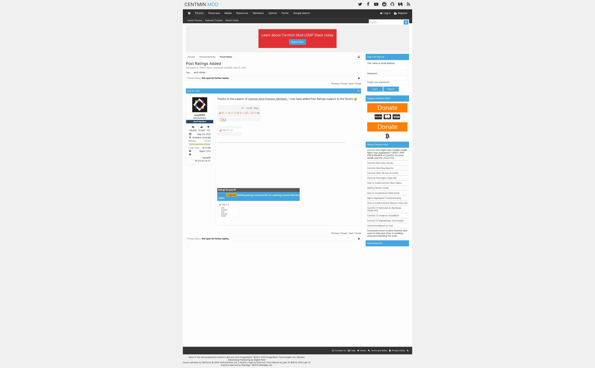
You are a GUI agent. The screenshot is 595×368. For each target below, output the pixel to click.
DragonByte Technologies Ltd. (281, 357)
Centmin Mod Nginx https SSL (382, 178)
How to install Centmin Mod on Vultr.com (387, 203)
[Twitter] (360, 4)
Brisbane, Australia (202, 137)
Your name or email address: (381, 63)
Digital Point (259, 360)
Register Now (297, 42)
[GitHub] (392, 4)
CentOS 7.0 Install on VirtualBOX (383, 215)
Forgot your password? (378, 82)
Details (300, 357)
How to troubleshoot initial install (383, 193)
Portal (285, 13)
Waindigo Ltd (265, 365)
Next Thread (355, 83)
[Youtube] (376, 4)
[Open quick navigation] (189, 13)
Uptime (272, 13)
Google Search (301, 13)
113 (208, 130)
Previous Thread (339, 83)
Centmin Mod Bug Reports (380, 168)
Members (258, 13)
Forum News (206, 67)
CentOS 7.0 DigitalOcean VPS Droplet (385, 220)
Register (391, 89)
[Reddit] (384, 4)
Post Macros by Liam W (288, 362)
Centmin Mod (374, 150)
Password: (372, 73)
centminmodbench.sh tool (380, 225)
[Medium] (400, 4)
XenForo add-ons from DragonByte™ (235, 357)
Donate (387, 108)
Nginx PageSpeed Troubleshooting (384, 198)
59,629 (193, 130)
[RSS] (408, 4)
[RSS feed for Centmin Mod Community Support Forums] (408, 350)
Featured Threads (214, 20)
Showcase (214, 13)
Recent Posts (232, 20)
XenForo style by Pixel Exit (252, 362)
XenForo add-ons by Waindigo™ (236, 365)
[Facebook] (368, 4)
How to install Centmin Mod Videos (384, 183)
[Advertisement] (240, 163)
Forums (199, 13)
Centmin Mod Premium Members (267, 98)
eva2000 (228, 67)
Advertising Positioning (239, 360)
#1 (358, 91)
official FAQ (388, 158)
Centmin (201, 4)
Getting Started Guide (378, 188)
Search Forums (194, 20)
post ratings (199, 72)
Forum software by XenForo (210, 362)
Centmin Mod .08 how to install (382, 173)
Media (228, 13)
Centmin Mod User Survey (380, 163)
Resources (242, 13)
